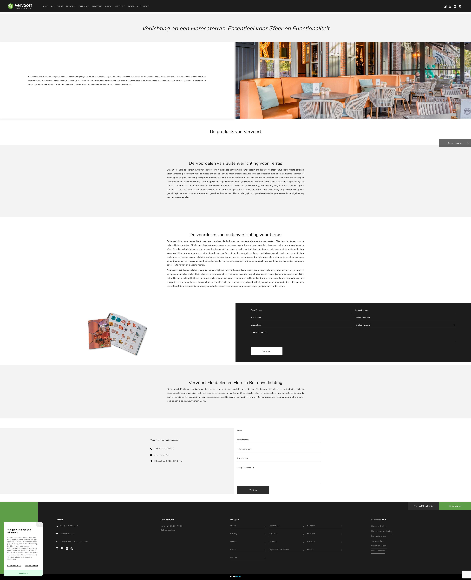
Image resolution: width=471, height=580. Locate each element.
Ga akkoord (23, 573)
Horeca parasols (378, 550)
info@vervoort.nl (161, 455)
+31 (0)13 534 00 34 (164, 448)
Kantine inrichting (378, 536)
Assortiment (57, 6)
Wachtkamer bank (379, 545)
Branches (71, 6)
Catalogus (84, 6)
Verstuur (253, 490)
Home (45, 6)
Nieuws (108, 6)
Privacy (310, 549)
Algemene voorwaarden (279, 549)
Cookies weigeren (31, 566)
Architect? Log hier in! (423, 506)
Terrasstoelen (377, 541)
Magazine (273, 533)
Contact (145, 6)
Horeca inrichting (378, 526)
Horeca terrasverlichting (381, 531)
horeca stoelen (291, 185)
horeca (162, 76)
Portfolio (97, 6)
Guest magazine (455, 143)
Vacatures (133, 6)
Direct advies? (455, 506)
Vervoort (120, 6)
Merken (233, 557)
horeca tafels (193, 189)
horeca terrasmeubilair (255, 245)
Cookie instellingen (14, 566)
